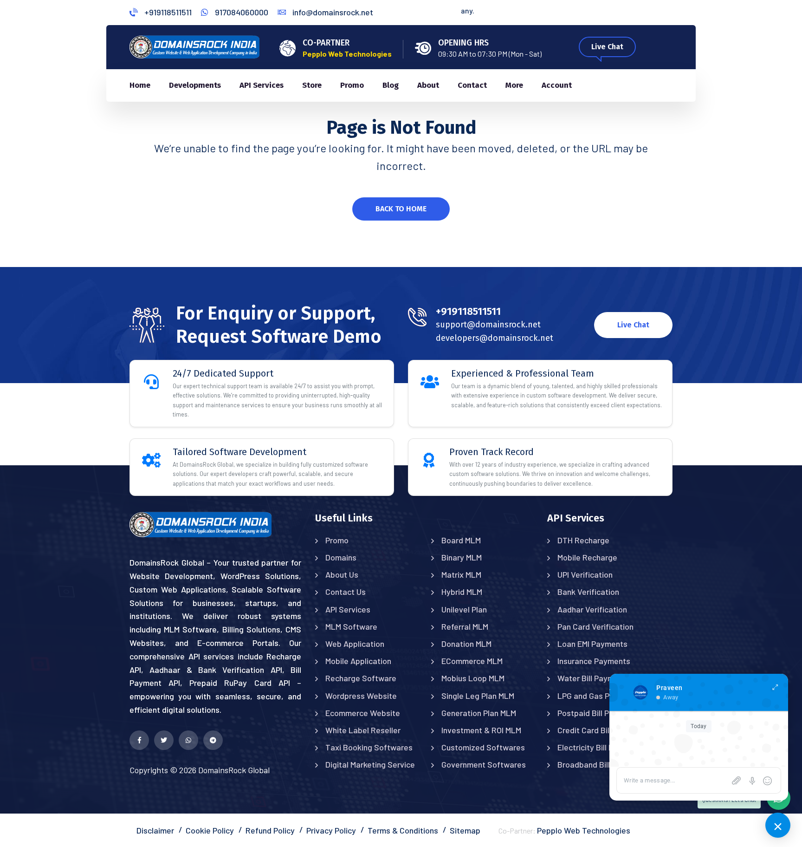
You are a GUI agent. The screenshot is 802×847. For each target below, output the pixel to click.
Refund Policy (270, 830)
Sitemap (465, 830)
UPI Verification (585, 574)
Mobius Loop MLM (472, 678)
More (514, 85)
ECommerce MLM (472, 661)
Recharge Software (360, 678)
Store (312, 85)
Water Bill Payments (593, 678)
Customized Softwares (483, 747)
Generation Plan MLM (478, 713)
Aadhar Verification (592, 609)
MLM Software (351, 626)
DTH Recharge (583, 540)
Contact (472, 85)
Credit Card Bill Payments (603, 730)
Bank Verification (588, 591)
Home (139, 85)
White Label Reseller (363, 730)
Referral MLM (464, 626)
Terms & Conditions (403, 830)
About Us (341, 574)
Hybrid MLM (461, 591)
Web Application (354, 644)
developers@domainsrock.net (494, 338)
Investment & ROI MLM (481, 730)
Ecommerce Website (362, 713)
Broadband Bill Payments (602, 764)
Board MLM (461, 540)
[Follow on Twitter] (164, 740)
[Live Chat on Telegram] (213, 740)
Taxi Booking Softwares (369, 747)
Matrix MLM (461, 574)
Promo (352, 85)
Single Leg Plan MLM (477, 696)
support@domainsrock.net (488, 324)
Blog (390, 85)
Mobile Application (358, 661)
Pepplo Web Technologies (583, 830)
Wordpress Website (361, 696)
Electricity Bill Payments (601, 747)
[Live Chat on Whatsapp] (188, 740)
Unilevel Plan (464, 609)
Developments (195, 85)
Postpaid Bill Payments (598, 713)
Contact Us (345, 591)
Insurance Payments (593, 661)
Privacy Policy (331, 830)
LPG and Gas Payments (599, 696)
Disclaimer (155, 830)
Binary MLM (461, 557)
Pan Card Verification (595, 626)
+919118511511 (167, 12)
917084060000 (240, 12)
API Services (261, 85)
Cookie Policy (210, 830)
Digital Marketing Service (370, 764)
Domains (340, 557)
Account (557, 85)
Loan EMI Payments (592, 644)
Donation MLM (466, 644)
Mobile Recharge (587, 557)
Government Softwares (483, 764)
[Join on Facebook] (139, 740)
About (428, 85)
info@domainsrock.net (332, 12)
